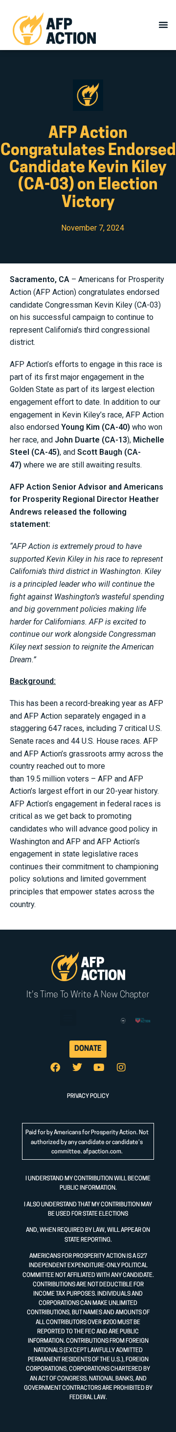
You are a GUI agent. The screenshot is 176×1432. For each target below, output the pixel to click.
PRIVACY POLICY (88, 1096)
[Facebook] (55, 1067)
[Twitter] (77, 1067)
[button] (163, 24)
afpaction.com (102, 1152)
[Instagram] (121, 1067)
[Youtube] (99, 1067)
